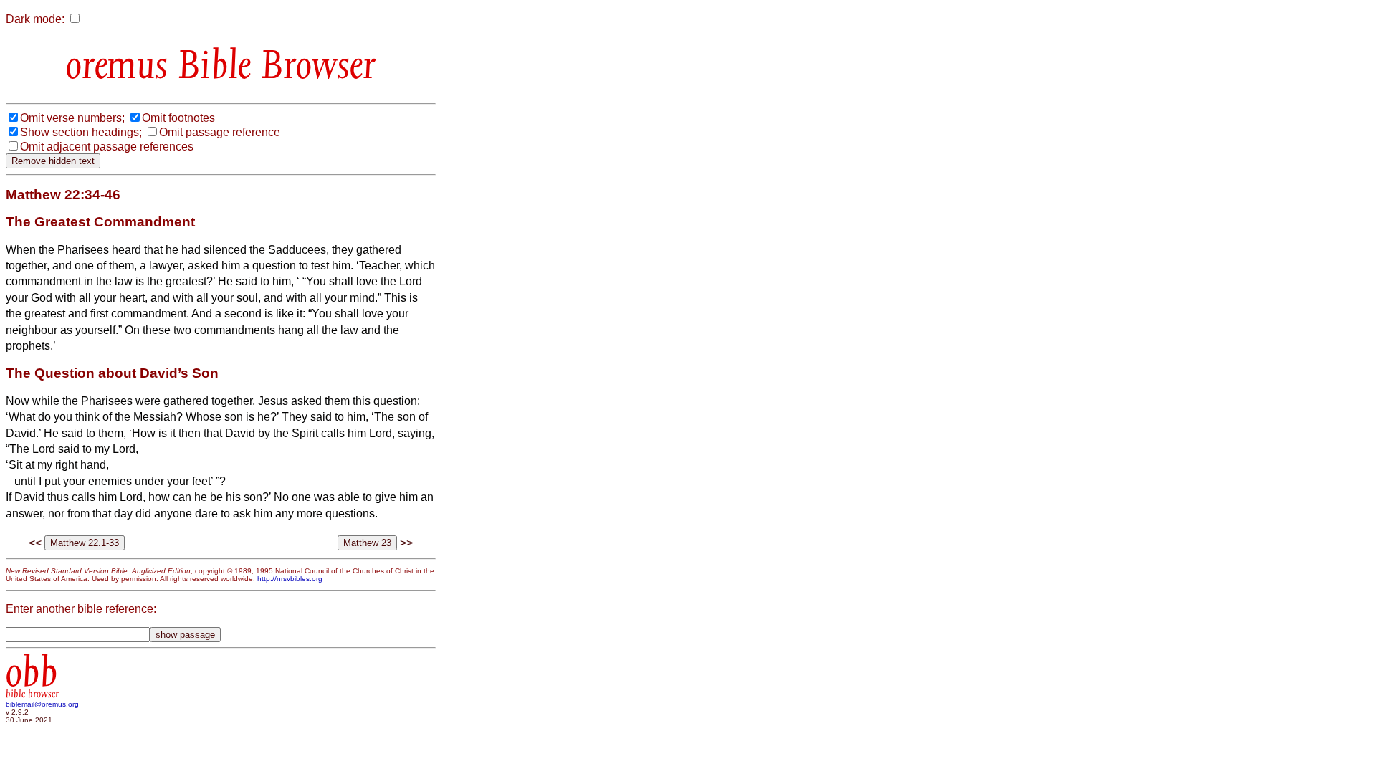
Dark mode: (35, 19)
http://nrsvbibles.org (289, 579)
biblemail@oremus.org (42, 704)
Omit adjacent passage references (107, 146)
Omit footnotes (178, 118)
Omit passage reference (219, 132)
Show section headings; (81, 132)
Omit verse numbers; (72, 118)
